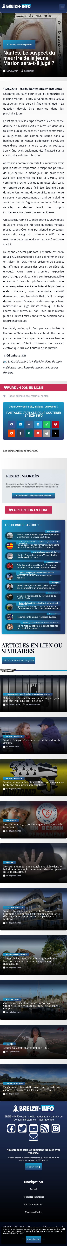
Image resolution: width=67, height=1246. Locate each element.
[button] (62, 7)
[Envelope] (33, 1137)
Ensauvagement (24, 44)
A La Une (11, 44)
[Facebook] (11, 1128)
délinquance (23, 395)
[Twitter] (22, 1128)
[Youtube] (33, 1128)
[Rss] (44, 1128)
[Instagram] (56, 1128)
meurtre (35, 395)
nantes (44, 395)
